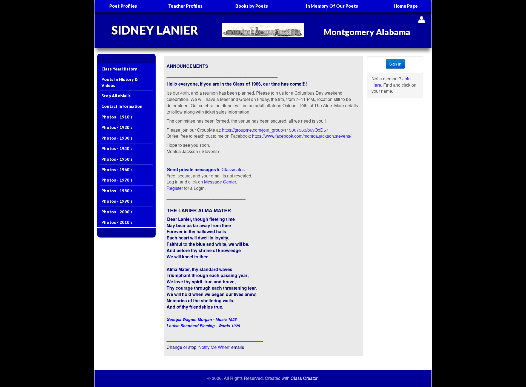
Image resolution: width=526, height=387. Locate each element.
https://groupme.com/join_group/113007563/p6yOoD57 (275, 130)
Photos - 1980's (117, 190)
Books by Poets (251, 6)
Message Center (220, 182)
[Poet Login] (421, 19)
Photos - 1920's (117, 127)
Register (175, 188)
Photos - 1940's (117, 148)
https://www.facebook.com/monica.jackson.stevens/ (301, 136)
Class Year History (119, 68)
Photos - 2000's (117, 211)
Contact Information (121, 106)
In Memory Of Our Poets (332, 6)
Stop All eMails (116, 95)
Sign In (395, 64)
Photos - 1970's (117, 179)
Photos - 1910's (117, 116)
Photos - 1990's (117, 201)
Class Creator (304, 378)
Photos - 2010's (117, 222)
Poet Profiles (123, 6)
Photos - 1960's (117, 169)
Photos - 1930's (117, 137)
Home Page (406, 6)
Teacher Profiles (185, 6)
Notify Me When (213, 347)
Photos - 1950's (117, 159)
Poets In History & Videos (119, 82)
